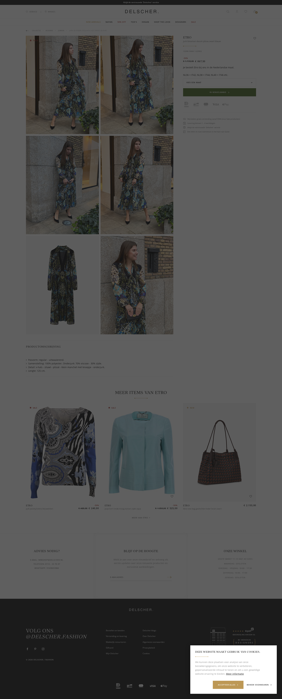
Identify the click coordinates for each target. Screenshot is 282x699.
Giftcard (109, 647)
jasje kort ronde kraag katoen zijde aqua (123, 508)
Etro (187, 37)
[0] (254, 11)
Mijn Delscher (112, 653)
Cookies (146, 653)
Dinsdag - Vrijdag (228, 568)
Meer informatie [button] (235, 673)
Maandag (229, 564)
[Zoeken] (228, 11)
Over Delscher (149, 636)
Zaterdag (228, 573)
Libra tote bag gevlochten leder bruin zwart (202, 508)
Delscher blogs (149, 630)
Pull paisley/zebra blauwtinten (39, 508)
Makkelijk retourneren (116, 642)
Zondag (229, 577)
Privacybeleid (149, 647)
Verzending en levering (116, 636)
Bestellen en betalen (115, 630)
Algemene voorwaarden (153, 642)
